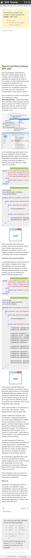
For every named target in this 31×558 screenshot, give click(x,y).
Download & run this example (19, 168)
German (21, 528)
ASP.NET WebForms (23, 6)
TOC (26, 2)
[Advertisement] (15, 48)
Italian (11, 530)
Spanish (21, 534)
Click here (12, 543)
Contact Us (12, 556)
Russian (11, 534)
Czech (21, 525)
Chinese (11, 525)
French (11, 528)
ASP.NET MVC (11, 6)
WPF (4, 6)
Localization (23, 556)
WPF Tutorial (11, 2)
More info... (12, 20)
